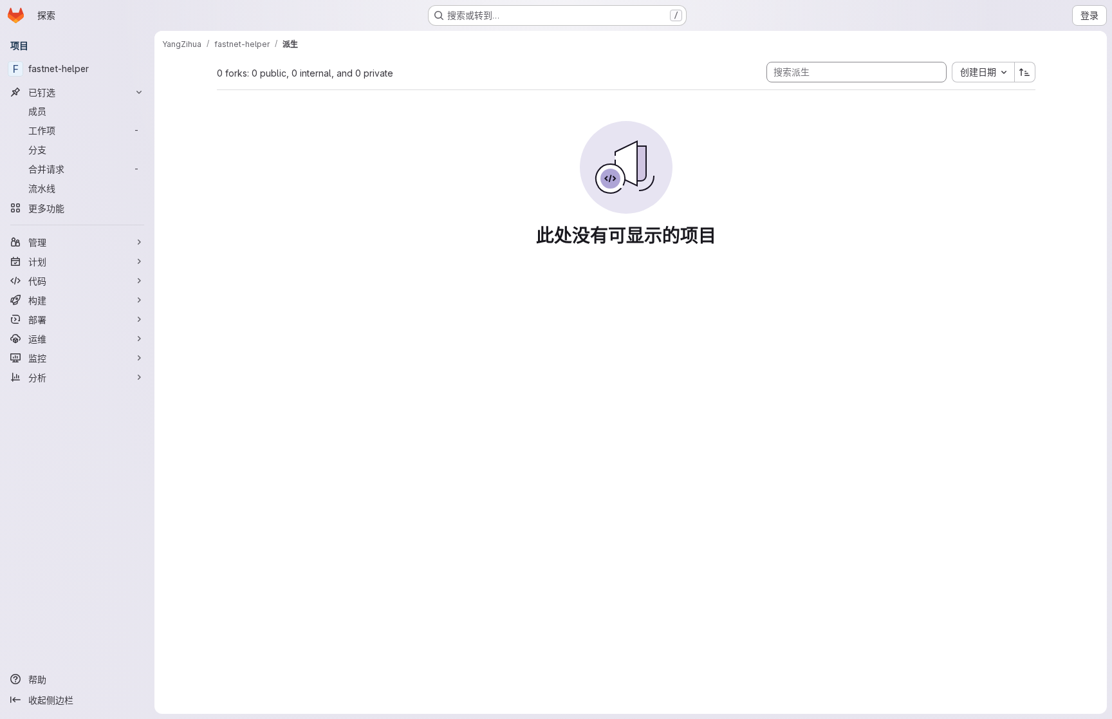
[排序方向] (1025, 72)
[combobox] (983, 72)
